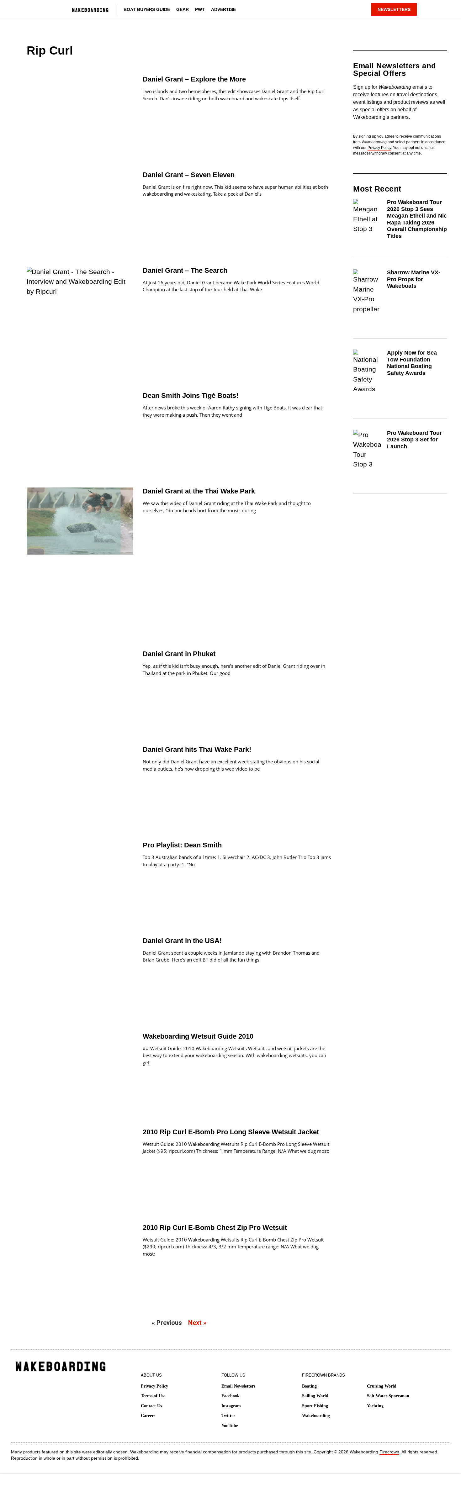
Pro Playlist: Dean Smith (182, 845)
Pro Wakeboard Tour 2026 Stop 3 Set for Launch (414, 440)
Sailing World (315, 1396)
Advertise (223, 9)
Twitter (228, 1415)
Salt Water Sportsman (388, 1396)
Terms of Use (153, 1396)
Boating (309, 1386)
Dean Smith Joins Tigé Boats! (190, 395)
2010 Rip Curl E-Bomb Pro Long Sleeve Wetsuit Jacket (231, 1132)
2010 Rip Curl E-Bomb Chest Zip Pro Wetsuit (215, 1227)
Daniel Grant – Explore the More (194, 79)
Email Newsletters (238, 1386)
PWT (200, 9)
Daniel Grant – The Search (185, 270)
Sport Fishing (315, 1406)
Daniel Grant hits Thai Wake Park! (197, 749)
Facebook (230, 1396)
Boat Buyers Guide (147, 9)
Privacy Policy (379, 147)
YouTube (229, 1425)
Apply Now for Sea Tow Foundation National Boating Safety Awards (412, 363)
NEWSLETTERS (394, 9)
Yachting (375, 1406)
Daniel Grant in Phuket (179, 654)
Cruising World (381, 1386)
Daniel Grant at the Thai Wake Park (199, 491)
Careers (148, 1415)
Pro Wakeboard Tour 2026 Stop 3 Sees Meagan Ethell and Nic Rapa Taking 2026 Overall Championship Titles (417, 219)
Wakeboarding (316, 1415)
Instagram (231, 1406)
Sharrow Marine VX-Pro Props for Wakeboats (413, 279)
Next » (197, 1322)
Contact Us (151, 1406)
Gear (182, 9)
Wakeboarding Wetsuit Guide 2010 (198, 1036)
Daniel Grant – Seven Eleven (189, 175)
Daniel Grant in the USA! (182, 941)
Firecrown (389, 1451)
